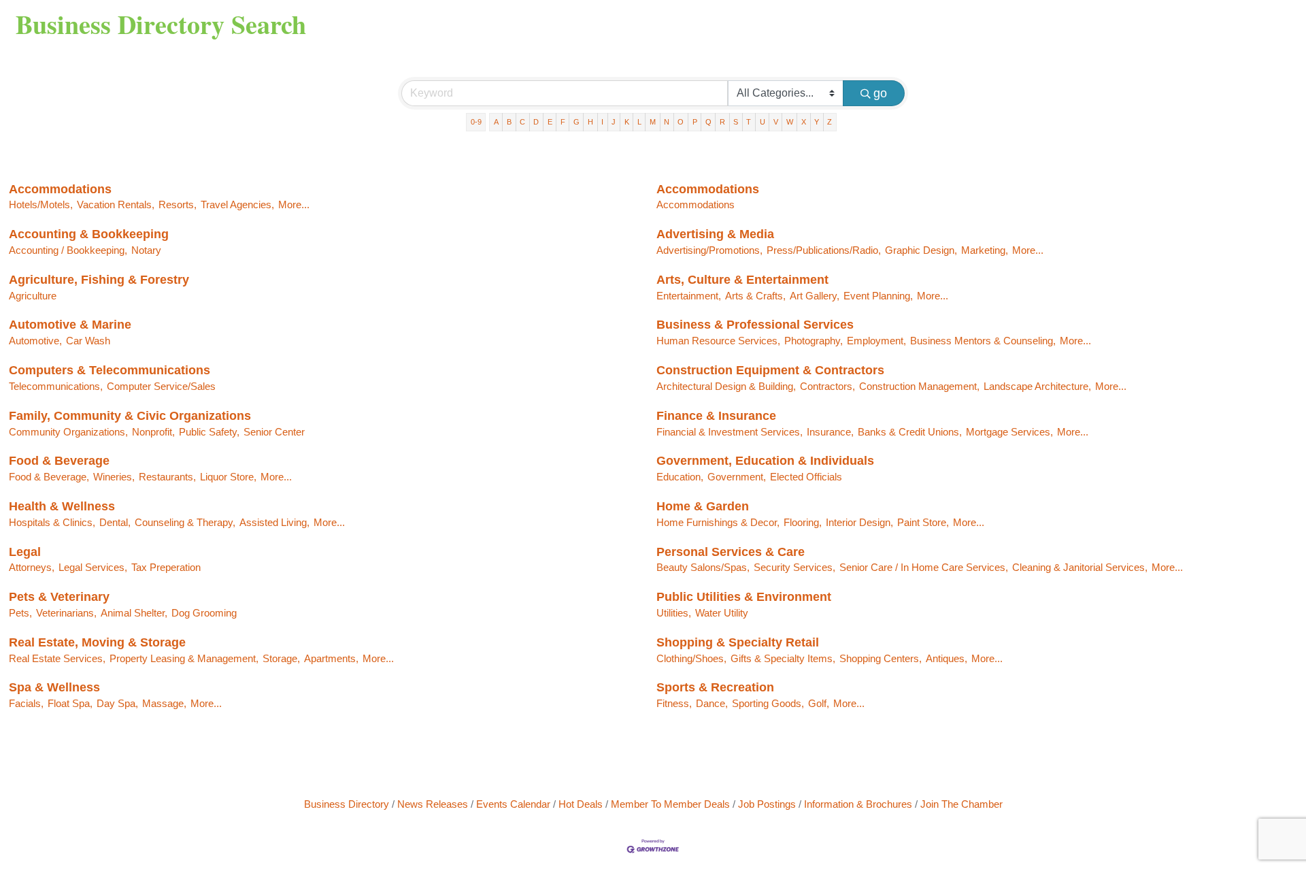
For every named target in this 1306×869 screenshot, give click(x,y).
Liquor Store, (228, 476)
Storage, (281, 658)
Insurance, (830, 432)
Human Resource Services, (718, 340)
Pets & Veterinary (59, 597)
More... (293, 204)
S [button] (735, 122)
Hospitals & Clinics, (52, 522)
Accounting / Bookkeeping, (68, 250)
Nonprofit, (153, 432)
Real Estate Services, (57, 658)
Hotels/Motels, (41, 204)
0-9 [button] (476, 122)
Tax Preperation (166, 567)
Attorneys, (31, 567)
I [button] (602, 122)
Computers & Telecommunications (109, 370)
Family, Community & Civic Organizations (130, 416)
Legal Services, (92, 567)
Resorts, (177, 204)
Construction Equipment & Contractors (770, 370)
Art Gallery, (814, 295)
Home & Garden (702, 506)
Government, (736, 476)
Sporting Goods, (768, 703)
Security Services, (794, 567)
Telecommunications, (56, 386)
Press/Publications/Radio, (824, 250)
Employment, (876, 340)
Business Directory (346, 804)
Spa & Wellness (54, 687)
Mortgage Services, (1009, 432)
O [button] (680, 122)
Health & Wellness (62, 506)
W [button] (789, 122)
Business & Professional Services (755, 324)
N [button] (666, 122)
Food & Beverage (59, 461)
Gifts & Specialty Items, (783, 658)
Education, (679, 476)
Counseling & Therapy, (185, 522)
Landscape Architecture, (1037, 386)
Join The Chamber (961, 804)
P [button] (694, 122)
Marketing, (984, 250)
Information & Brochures (858, 804)
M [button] (653, 122)
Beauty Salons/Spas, (703, 567)
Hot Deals (580, 804)
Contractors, (827, 386)
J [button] (614, 122)
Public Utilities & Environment (743, 597)
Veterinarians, (66, 613)
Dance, (712, 703)
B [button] (509, 122)
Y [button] (816, 122)
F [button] (562, 122)
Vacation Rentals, (115, 204)
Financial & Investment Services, (729, 432)
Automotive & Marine (70, 324)
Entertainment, (688, 295)
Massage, (164, 703)
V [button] (775, 122)
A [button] (496, 122)
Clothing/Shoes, (691, 658)
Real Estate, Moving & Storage (97, 642)
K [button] (626, 122)
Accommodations (60, 189)
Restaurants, (167, 476)
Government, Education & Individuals (765, 461)
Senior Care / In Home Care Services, (923, 567)
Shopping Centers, (880, 658)
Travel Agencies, (237, 204)
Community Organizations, (68, 432)
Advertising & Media (715, 234)
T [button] (748, 122)
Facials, (26, 703)
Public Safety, (209, 432)
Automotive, (35, 340)
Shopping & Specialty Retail (737, 642)
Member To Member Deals (670, 804)
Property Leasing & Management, (184, 658)
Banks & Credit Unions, (910, 432)
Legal (25, 552)
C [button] (522, 122)
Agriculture (32, 295)
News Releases (432, 804)
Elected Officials (806, 476)
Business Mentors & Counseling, (983, 340)
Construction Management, (919, 386)
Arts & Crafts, (755, 295)
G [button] (576, 122)
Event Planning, (878, 295)
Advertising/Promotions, (709, 250)
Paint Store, (923, 522)
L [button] (639, 122)
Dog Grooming (204, 613)
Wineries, (114, 476)
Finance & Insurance (716, 416)
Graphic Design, (921, 250)
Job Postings (767, 804)
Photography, (813, 340)
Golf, (818, 703)
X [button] (803, 122)
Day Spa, (117, 703)
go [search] (880, 93)
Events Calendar (513, 804)
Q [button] (708, 122)
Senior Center (274, 432)
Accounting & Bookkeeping (89, 234)
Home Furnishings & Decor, (718, 522)
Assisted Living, (274, 522)
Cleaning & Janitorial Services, (1080, 567)
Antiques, (946, 658)
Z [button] (829, 122)
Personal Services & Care (730, 552)
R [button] (722, 122)
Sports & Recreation (715, 687)
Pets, (20, 613)
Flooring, (803, 522)
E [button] (550, 122)
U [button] (762, 122)
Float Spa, (70, 703)
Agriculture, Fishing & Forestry (99, 279)
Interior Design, (859, 522)
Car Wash (88, 340)
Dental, (115, 522)
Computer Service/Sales (161, 386)
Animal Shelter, (134, 613)
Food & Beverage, (49, 476)
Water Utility (721, 613)
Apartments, (331, 658)
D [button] (536, 122)
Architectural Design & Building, (726, 386)
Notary (146, 250)
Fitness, (674, 703)
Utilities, (673, 613)
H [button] (590, 122)
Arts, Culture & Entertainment (742, 279)
